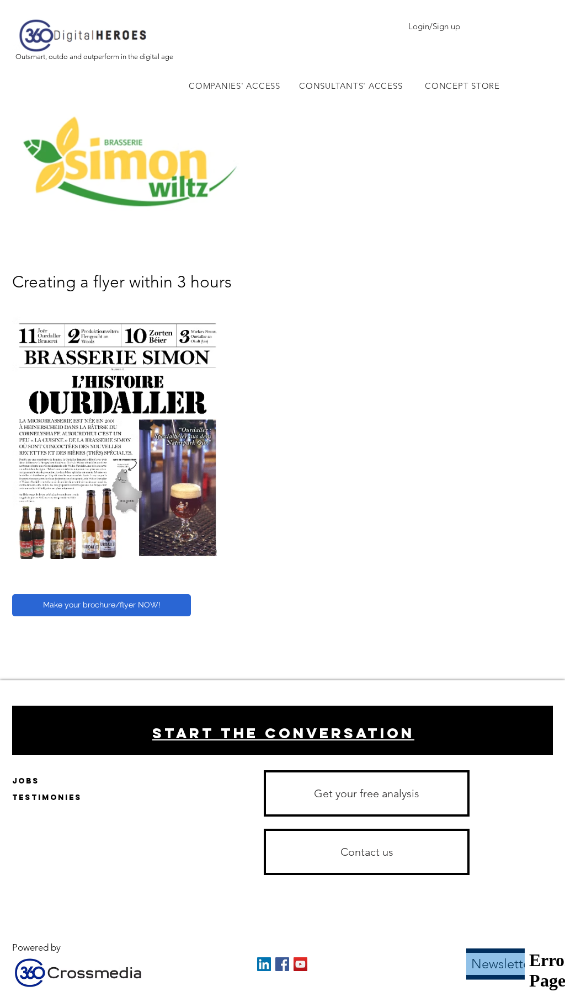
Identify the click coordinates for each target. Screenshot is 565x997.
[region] (282, 730)
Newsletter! (505, 964)
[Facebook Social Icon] (282, 964)
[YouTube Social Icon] (300, 964)
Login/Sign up (434, 26)
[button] (367, 852)
